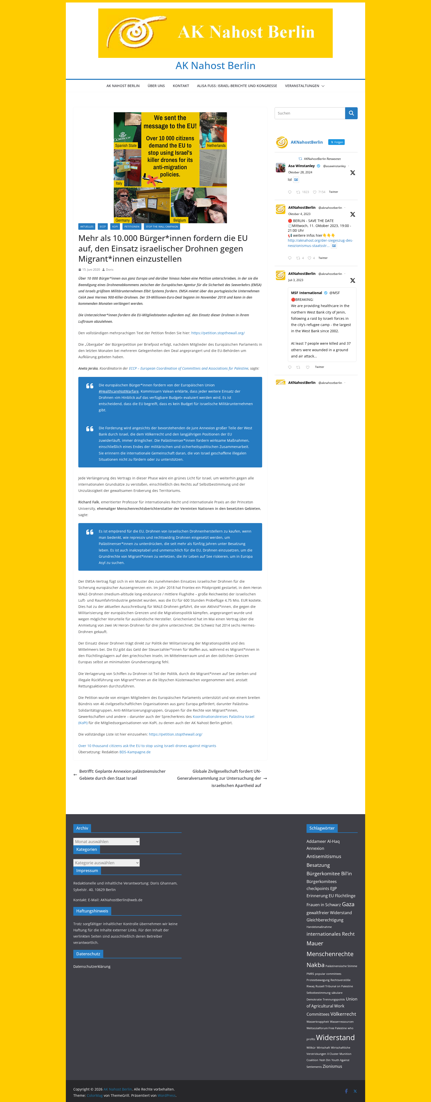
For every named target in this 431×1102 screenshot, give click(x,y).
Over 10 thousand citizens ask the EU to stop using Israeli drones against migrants (147, 745)
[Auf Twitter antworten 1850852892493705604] (291, 192)
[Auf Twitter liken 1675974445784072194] (309, 367)
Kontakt (181, 85)
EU (331, 895)
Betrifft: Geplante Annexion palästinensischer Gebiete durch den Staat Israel (122, 775)
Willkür (311, 1047)
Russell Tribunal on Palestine (334, 986)
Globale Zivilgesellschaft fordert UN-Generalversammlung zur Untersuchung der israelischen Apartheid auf (219, 778)
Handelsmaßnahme (319, 927)
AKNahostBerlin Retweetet (322, 159)
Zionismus (332, 1066)
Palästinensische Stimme (341, 966)
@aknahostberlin (330, 208)
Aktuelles (86, 226)
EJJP (333, 888)
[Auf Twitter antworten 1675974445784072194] (291, 367)
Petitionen (131, 226)
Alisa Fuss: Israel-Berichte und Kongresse (237, 85)
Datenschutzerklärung (91, 966)
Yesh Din (324, 1060)
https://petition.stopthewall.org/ (218, 333)
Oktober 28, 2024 (300, 172)
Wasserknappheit (318, 1021)
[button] (322, 86)
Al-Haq (333, 841)
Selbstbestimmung (318, 992)
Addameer (316, 841)
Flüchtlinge (345, 895)
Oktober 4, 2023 (299, 214)
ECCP (103, 226)
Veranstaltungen (302, 85)
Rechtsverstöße (340, 980)
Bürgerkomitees (322, 881)
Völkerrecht (343, 1013)
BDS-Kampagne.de (135, 752)
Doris (109, 269)
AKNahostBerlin (302, 207)
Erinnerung (317, 895)
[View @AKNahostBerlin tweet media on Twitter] (296, 180)
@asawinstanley (334, 166)
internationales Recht (331, 933)
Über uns (156, 85)
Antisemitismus (324, 856)
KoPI (115, 226)
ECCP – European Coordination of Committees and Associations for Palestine (188, 368)
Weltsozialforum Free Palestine (327, 1028)
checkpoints (318, 888)
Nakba (315, 965)
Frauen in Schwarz (324, 904)
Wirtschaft (323, 1047)
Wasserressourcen (342, 1021)
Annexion (315, 848)
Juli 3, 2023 (295, 280)
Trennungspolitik (334, 999)
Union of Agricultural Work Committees (332, 1006)
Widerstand (335, 1037)
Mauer (315, 943)
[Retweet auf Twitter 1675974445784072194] (299, 367)
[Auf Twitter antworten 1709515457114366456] (291, 258)
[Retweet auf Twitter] (300, 159)
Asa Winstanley (301, 165)
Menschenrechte (330, 954)
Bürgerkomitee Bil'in (329, 873)
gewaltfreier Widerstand (329, 912)
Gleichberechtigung (325, 920)
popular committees (328, 974)
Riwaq (311, 986)
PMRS (310, 974)
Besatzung (318, 865)
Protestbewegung (318, 980)
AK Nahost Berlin (216, 65)
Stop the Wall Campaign (162, 226)
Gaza (348, 904)
